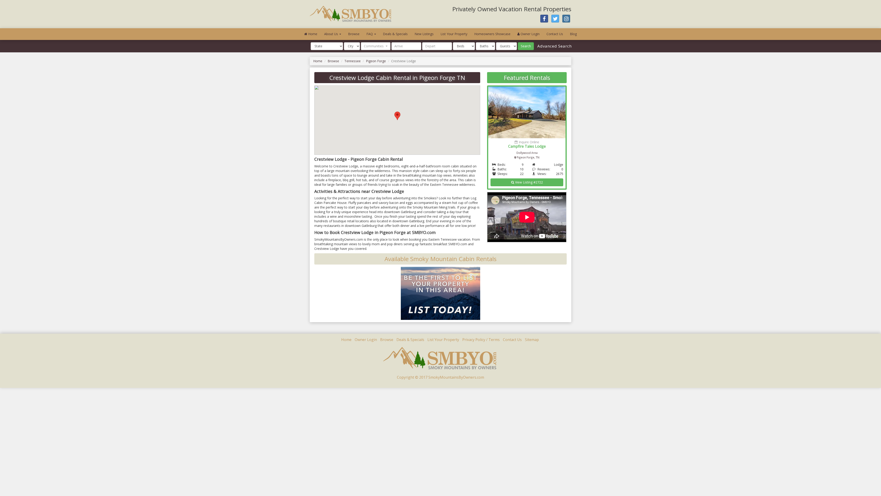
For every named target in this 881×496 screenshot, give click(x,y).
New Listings (424, 34)
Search (526, 46)
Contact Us (554, 34)
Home (312, 34)
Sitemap (532, 339)
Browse (354, 34)
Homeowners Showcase (492, 34)
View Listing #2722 (528, 182)
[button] (375, 46)
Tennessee (352, 61)
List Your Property (453, 34)
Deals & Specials (395, 34)
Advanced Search (554, 46)
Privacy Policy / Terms (481, 339)
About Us (331, 34)
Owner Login (530, 34)
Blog (573, 34)
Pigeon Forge (376, 61)
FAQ (370, 34)
